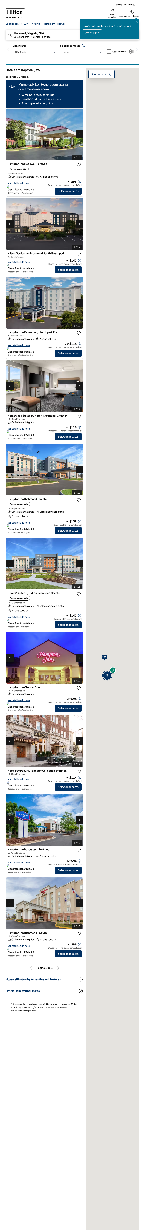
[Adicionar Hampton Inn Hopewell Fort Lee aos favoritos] (79, 165)
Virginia (36, 23)
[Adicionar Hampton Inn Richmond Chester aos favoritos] (79, 500)
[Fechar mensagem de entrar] (136, 21)
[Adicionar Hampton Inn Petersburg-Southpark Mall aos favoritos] (79, 333)
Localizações (13, 23)
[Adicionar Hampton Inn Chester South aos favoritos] (79, 688)
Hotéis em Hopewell (54, 23)
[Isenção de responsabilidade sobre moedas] (83, 46)
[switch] (133, 51)
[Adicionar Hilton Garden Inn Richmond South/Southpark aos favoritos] (79, 254)
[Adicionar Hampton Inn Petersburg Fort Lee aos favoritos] (79, 850)
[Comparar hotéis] (133, 51)
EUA (26, 23)
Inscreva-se (124, 16)
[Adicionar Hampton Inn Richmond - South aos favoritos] (79, 934)
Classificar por (20, 45)
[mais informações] (79, 182)
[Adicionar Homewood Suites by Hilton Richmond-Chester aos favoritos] (79, 416)
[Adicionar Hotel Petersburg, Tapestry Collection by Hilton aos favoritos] (79, 771)
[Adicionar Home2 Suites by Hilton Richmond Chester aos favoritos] (79, 594)
